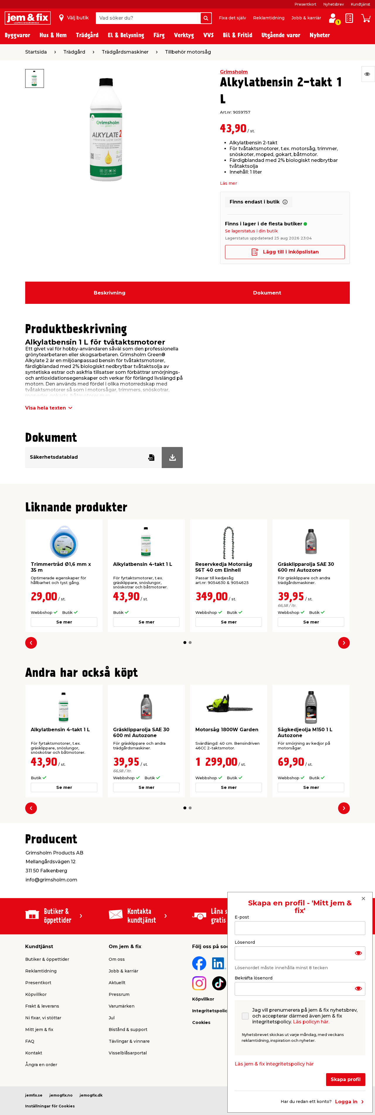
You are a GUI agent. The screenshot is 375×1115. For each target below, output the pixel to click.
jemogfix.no (61, 1095)
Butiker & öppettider (47, 959)
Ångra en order (41, 1064)
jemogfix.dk (91, 1095)
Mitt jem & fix (39, 1029)
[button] (184, 642)
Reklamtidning (268, 17)
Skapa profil (346, 1079)
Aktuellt (117, 982)
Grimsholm (234, 72)
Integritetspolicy (211, 1010)
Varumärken (121, 1006)
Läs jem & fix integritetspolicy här (274, 1064)
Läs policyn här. (311, 1022)
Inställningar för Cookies (50, 1106)
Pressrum (119, 994)
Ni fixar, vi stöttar (43, 1017)
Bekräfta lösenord (253, 977)
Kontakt (33, 1053)
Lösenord (245, 942)
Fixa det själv (232, 17)
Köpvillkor (36, 994)
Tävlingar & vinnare (129, 1041)
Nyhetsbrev (333, 4)
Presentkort (305, 4)
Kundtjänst (360, 4)
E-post (242, 917)
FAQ (29, 1041)
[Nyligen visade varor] (368, 74)
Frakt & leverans (42, 1006)
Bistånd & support (128, 1029)
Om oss (117, 959)
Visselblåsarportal (128, 1053)
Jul (112, 1017)
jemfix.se (33, 1095)
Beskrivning (109, 293)
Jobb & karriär (306, 17)
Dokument (267, 293)
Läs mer (228, 183)
